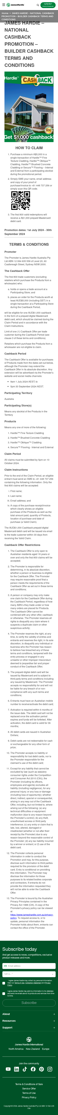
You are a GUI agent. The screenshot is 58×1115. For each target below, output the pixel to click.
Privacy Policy (29, 1098)
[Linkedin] (16, 1069)
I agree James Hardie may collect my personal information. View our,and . (29, 983)
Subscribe (28, 1003)
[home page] (15, 8)
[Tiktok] (24, 1069)
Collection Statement (33, 983)
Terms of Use (19, 983)
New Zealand (33, 1049)
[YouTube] (8, 1069)
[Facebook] (33, 1069)
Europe (45, 1049)
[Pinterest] (41, 1069)
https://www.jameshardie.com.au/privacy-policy (31, 916)
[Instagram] (49, 1069)
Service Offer (29, 1089)
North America (16, 1049)
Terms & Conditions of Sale (29, 1084)
